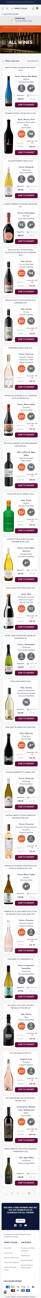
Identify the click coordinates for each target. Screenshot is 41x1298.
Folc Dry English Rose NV (20, 1053)
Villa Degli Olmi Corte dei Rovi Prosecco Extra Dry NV (20, 1007)
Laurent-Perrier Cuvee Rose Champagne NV (20, 205)
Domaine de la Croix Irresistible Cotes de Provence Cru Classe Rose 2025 (20, 913)
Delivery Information (11, 1258)
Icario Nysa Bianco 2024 (20, 681)
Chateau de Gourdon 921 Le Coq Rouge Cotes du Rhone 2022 (20, 397)
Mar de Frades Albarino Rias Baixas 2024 (20, 69)
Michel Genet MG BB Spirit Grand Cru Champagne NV (20, 637)
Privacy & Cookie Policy (10, 1269)
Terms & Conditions (11, 1262)
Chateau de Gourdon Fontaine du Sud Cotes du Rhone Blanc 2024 (20, 867)
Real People (25, 1256)
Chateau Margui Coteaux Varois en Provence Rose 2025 (20, 817)
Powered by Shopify (28, 1297)
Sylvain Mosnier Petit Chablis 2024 (20, 772)
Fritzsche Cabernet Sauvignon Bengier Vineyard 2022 (20, 445)
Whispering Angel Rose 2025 (20, 348)
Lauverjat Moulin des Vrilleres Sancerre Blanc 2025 (20, 541)
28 (29, 1193)
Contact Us (8, 1253)
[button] (2, 8)
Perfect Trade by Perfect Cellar (27, 1266)
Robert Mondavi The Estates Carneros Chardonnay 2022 (20, 1150)
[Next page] (34, 1193)
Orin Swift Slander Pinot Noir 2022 (20, 727)
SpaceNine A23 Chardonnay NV (20, 959)
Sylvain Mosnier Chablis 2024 (20, 161)
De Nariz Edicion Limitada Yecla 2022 (20, 113)
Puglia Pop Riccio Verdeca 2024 (20, 494)
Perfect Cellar (16, 1297)
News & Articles (27, 1260)
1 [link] (6, 1193)
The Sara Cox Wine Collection (28, 1249)
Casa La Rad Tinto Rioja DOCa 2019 (20, 588)
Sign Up (20, 1220)
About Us (7, 1248)
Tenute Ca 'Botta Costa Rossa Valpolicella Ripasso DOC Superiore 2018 (20, 252)
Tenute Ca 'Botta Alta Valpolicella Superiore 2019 (20, 302)
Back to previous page (11, 14)
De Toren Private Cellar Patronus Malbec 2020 (20, 1099)
